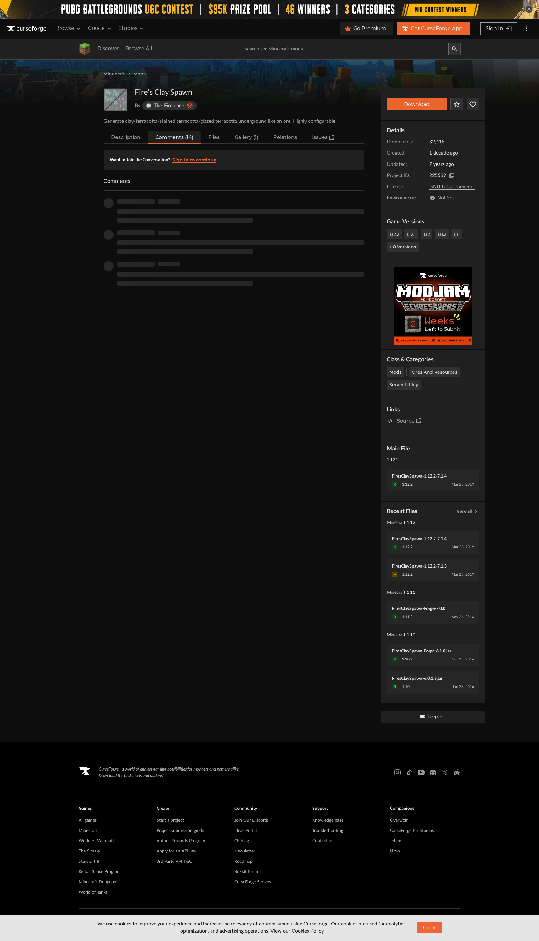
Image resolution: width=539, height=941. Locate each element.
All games (88, 820)
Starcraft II (89, 861)
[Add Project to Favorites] (456, 104)
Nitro (395, 851)
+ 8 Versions (402, 247)
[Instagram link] (397, 772)
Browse (65, 28)
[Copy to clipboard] (452, 175)
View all (464, 511)
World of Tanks (93, 892)
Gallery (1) (246, 137)
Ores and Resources (434, 372)
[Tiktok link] (409, 772)
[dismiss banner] (529, 9)
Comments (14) (174, 137)
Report (436, 717)
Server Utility (403, 384)
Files (214, 137)
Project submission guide (180, 830)
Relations (285, 137)
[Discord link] (433, 772)
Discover (108, 48)
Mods (140, 74)
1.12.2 (394, 234)
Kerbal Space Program (100, 872)
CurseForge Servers (252, 882)
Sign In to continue (194, 160)
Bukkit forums (247, 872)
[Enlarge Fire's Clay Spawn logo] (115, 99)
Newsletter (244, 851)
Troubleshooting (327, 830)
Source (406, 421)
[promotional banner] (269, 9)
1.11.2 (441, 234)
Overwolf (399, 820)
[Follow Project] (473, 104)
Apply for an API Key (176, 851)
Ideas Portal (245, 830)
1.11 (456, 234)
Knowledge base (327, 820)
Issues (320, 137)
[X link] (445, 772)
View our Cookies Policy (297, 931)
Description (125, 137)
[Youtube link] (421, 772)
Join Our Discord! (251, 820)
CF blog (241, 841)
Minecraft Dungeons (98, 882)
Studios (128, 28)
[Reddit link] (456, 772)
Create (96, 28)
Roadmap (243, 861)
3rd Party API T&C (174, 861)
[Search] (454, 49)
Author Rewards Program (181, 841)
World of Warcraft (96, 841)
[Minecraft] (85, 49)
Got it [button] (429, 927)
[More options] (526, 28)
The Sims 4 (89, 851)
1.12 (426, 234)
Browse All (138, 48)
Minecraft (114, 74)
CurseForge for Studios (412, 830)
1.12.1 (411, 234)
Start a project (170, 820)
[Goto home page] (27, 29)
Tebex (395, 841)
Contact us (322, 841)
